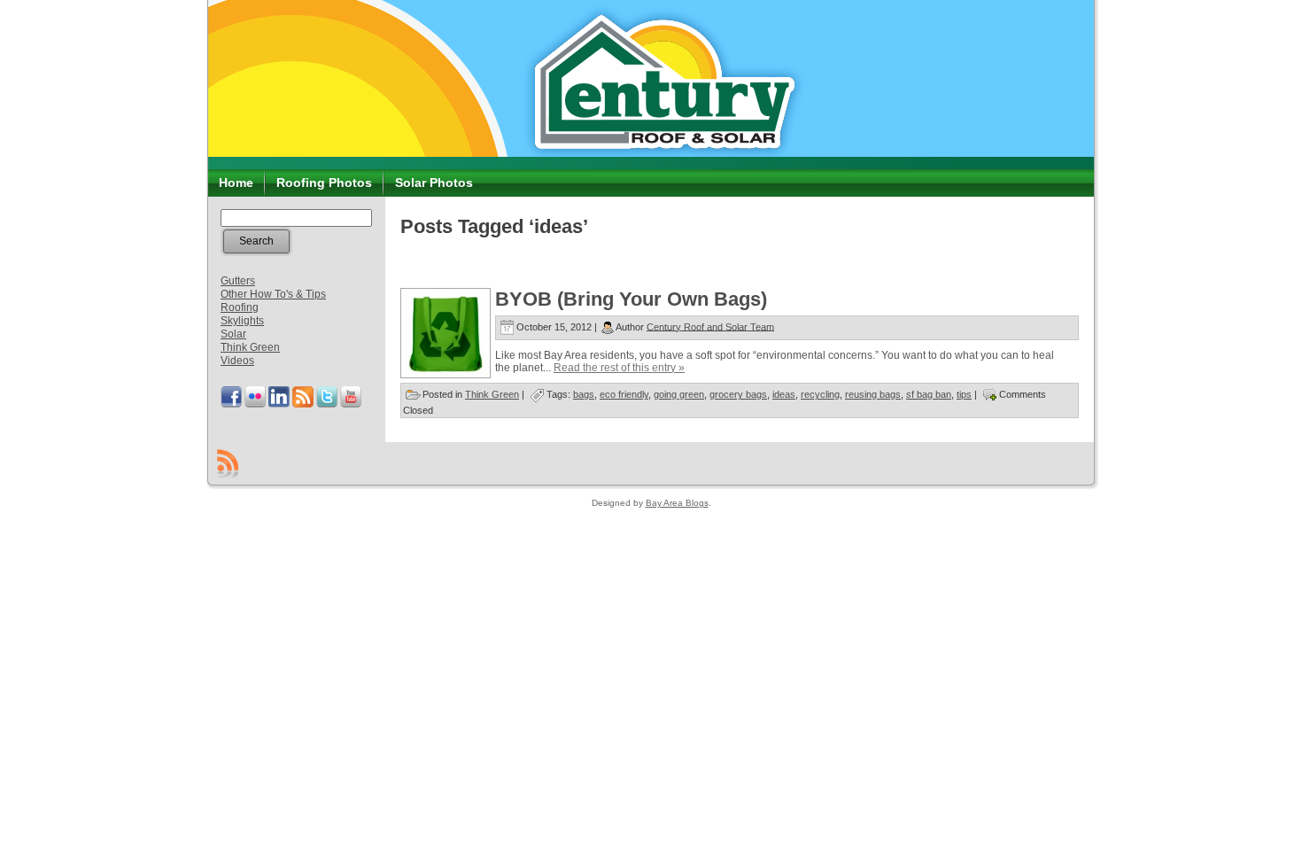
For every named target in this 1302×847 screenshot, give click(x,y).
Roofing (240, 307)
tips (964, 394)
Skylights (242, 321)
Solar (233, 334)
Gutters (238, 281)
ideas (783, 394)
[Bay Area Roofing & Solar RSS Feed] (227, 463)
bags (583, 394)
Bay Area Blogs (677, 503)
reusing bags (873, 394)
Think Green (250, 347)
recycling (820, 394)
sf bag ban (928, 394)
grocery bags (738, 394)
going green (679, 394)
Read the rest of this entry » (619, 367)
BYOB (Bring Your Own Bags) (631, 299)
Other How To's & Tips (273, 294)
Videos (237, 360)
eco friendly (624, 394)
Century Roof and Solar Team (710, 326)
